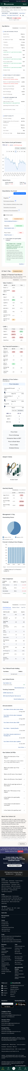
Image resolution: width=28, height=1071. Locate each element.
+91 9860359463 (14, 987)
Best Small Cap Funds (17, 898)
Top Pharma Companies (6, 891)
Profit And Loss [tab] (7, 607)
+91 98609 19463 (10, 1025)
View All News (21, 747)
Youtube (5, 990)
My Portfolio (17, 951)
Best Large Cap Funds (16, 899)
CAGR (18, 908)
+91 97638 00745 (10, 1016)
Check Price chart (8, 235)
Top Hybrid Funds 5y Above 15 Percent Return (11, 941)
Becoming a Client (18, 956)
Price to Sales (14, 444)
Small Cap (3, 15)
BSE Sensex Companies (6, 888)
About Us (12, 994)
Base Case (14, 410)
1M (9, 151)
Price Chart (14, 432)
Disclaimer (3, 1046)
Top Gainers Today (15, 884)
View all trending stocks (19, 699)
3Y (17, 151)
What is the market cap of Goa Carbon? (11, 768)
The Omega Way (18, 958)
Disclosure (9, 1046)
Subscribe (23, 1)
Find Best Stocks (5, 923)
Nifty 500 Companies (15, 886)
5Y (19, 151)
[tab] (7, 198)
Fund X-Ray (17, 949)
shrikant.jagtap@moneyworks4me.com (12, 1015)
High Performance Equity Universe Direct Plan (11, 939)
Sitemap (3, 973)
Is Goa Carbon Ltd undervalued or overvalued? (12, 804)
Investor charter (21, 1049)
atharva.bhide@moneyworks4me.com (12, 1031)
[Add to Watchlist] (20, 15)
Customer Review (18, 964)
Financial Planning (5, 969)
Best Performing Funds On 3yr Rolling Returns (11, 936)
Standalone (15, 28)
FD (4, 908)
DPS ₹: (8, 419)
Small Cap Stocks (16, 888)
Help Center (18, 1)
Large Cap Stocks (13, 889)
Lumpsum (8, 908)
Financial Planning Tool (20, 946)
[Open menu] (2, 4)
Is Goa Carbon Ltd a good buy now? (12, 810)
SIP (2, 908)
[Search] (13, 1068)
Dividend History (14, 448)
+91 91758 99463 (10, 1033)
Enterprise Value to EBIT (14, 438)
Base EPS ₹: (8, 416)
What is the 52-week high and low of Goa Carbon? (13, 785)
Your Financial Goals (5, 956)
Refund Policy (13, 1044)
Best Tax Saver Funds (14, 901)
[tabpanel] (14, 636)
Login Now (20, 851)
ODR (16, 1049)
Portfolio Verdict (18, 953)
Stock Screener (4, 880)
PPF (15, 908)
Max (24, 151)
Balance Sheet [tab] (15, 607)
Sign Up (24, 4)
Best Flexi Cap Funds (5, 899)
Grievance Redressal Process (7, 1049)
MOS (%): (8, 422)
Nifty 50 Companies (5, 886)
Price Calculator (14, 384)
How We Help (4, 968)
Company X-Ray (18, 948)
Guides (2, 954)
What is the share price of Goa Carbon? (11, 757)
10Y (22, 151)
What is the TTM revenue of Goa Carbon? (12, 791)
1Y (15, 151)
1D (7, 151)
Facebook (5, 988)
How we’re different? (19, 960)
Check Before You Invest (19, 193)
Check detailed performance (10, 221)
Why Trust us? (18, 962)
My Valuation (20, 410)
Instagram (5, 992)
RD (12, 908)
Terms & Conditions (21, 1044)
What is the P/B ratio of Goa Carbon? (13, 779)
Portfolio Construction (6, 971)
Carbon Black (22, 13)
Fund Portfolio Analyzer (6, 898)
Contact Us (12, 996)
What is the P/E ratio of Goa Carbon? (13, 774)
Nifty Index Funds (5, 901)
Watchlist (3, 917)
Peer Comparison (8, 579)
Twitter (4, 995)
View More (21, 264)
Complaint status (5, 1044)
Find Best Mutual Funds (6, 896)
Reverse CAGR (4, 909)
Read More (22, 843)
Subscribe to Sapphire (14, 865)
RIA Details (18, 874)
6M (13, 151)
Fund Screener (15, 896)
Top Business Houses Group (7, 927)
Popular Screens (19, 880)
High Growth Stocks (5, 884)
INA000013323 (10, 874)
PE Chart (17, 148)
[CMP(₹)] (17, 582)
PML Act (14, 1046)
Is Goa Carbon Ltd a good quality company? (12, 798)
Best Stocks (11, 880)
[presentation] (25, 183)
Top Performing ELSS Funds (7, 938)
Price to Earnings (14, 435)
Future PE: (6, 403)
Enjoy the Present (5, 963)
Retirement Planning (5, 958)
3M (11, 151)
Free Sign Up (7, 1006)
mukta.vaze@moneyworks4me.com (12, 1023)
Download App (6, 1)
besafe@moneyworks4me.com (17, 985)
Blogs (2, 946)
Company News (4, 882)
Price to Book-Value (14, 441)
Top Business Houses (14, 882)
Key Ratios (23, 148)
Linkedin (5, 986)
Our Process (13, 992)
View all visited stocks (19, 687)
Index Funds (4, 903)
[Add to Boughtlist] (23, 15)
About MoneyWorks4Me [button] (20, 1065)
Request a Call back (14, 989)
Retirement (11, 909)
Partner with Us (13, 991)
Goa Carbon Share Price (12, 15)
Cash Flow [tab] (23, 607)
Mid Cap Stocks (4, 889)
